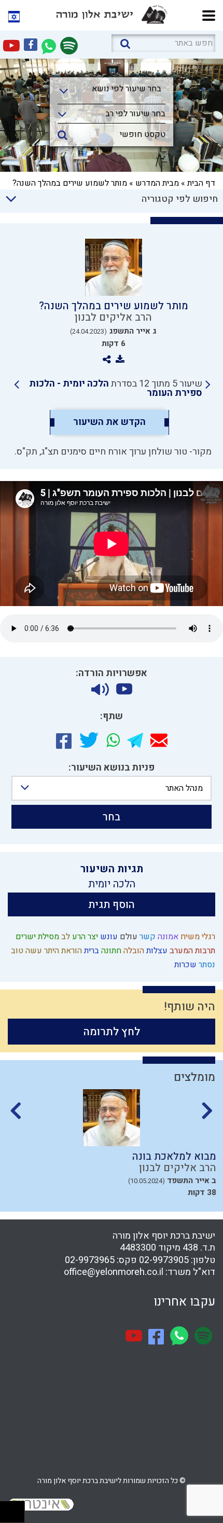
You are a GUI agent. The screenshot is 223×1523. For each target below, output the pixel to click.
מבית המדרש (157, 183)
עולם (127, 936)
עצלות (156, 950)
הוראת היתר (62, 950)
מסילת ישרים (36, 936)
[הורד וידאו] (124, 689)
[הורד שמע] (100, 689)
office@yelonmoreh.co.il (113, 1272)
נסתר (206, 964)
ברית (90, 950)
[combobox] (111, 92)
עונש (108, 936)
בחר (111, 817)
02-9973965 (90, 1260)
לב (64, 936)
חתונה (110, 950)
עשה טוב (25, 950)
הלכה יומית (111, 883)
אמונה (167, 936)
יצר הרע (84, 936)
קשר (146, 936)
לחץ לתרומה (111, 1032)
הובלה (132, 950)
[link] (112, 388)
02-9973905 (164, 1260)
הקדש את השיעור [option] (109, 422)
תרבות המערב (191, 950)
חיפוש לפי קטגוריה (180, 199)
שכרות (184, 964)
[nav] (208, 14)
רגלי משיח (196, 936)
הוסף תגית (111, 904)
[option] (111, 1146)
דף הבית (201, 183)
